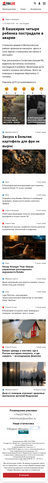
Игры (7, 182)
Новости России (11, 307)
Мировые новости (11, 132)
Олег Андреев (24, 23)
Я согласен (24, 475)
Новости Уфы (10, 223)
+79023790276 (23, 414)
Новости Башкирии (12, 19)
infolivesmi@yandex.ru (23, 418)
